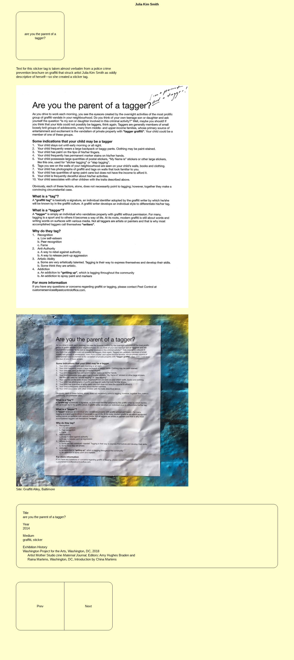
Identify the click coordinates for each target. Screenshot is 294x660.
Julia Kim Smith (147, 4)
